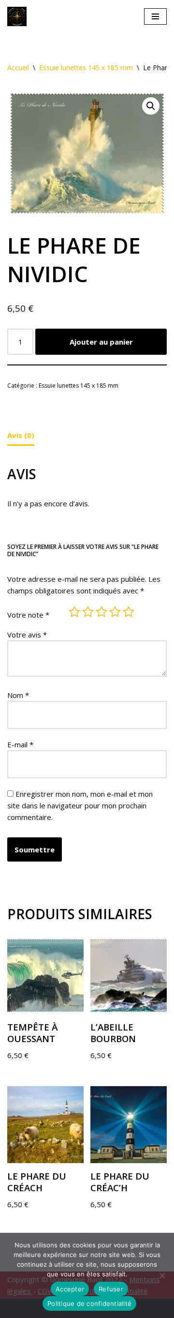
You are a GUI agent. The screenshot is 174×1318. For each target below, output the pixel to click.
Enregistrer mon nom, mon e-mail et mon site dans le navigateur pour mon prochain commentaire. (80, 805)
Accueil (18, 67)
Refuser (111, 1289)
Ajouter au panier (101, 342)
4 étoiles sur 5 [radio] (115, 612)
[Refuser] (162, 1275)
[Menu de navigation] (155, 16)
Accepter (70, 1289)
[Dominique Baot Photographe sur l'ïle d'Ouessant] (19, 16)
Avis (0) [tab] (20, 435)
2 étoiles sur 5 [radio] (88, 612)
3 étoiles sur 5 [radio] (101, 612)
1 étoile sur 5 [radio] (74, 612)
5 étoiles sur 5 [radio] (128, 612)
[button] (151, 106)
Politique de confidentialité (89, 1303)
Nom (18, 695)
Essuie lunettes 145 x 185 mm (86, 67)
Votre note (28, 615)
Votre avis (27, 634)
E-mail (20, 744)
